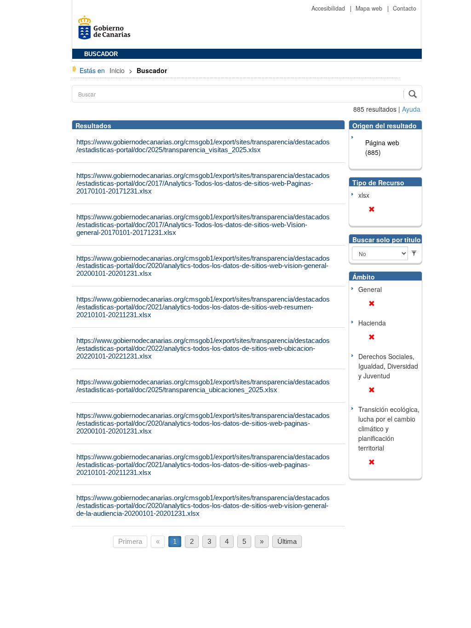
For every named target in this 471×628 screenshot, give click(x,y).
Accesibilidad (329, 8)
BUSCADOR (101, 54)
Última (287, 541)
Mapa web (370, 8)
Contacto (404, 8)
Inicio (117, 70)
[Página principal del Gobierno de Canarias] (106, 30)
